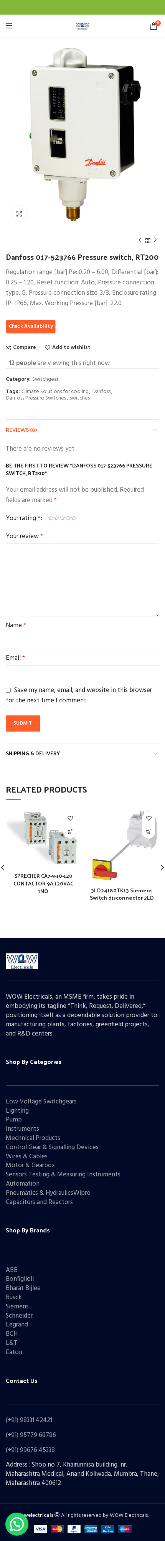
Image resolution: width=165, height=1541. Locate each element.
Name (16, 625)
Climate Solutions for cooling (55, 392)
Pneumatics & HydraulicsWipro (48, 1193)
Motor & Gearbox (30, 1165)
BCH (12, 1334)
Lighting (17, 1111)
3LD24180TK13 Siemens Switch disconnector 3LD (122, 894)
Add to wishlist (71, 347)
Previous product (140, 240)
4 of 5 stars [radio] (68, 518)
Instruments (22, 1129)
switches (80, 398)
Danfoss (101, 392)
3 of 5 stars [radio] (62, 518)
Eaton (14, 1352)
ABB (12, 1270)
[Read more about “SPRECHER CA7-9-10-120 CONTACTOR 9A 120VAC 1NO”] (70, 832)
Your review (24, 536)
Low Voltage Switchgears (41, 1102)
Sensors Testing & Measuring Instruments (63, 1174)
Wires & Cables (27, 1156)
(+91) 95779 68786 (31, 1435)
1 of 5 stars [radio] (51, 518)
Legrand (17, 1325)
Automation (23, 1184)
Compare (24, 347)
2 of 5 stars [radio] (56, 518)
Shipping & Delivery (33, 753)
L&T (12, 1343)
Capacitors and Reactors (39, 1202)
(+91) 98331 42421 (29, 1420)
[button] (16, 1524)
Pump (14, 1120)
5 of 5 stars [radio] (74, 518)
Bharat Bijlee (23, 1288)
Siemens (17, 1307)
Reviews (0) (21, 429)
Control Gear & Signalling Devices (52, 1147)
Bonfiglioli (20, 1279)
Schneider (19, 1316)
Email (15, 658)
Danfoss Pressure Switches (36, 398)
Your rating (23, 518)
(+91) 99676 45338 (30, 1450)
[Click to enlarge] (19, 213)
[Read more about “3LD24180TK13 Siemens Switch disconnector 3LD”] (148, 832)
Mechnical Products (33, 1138)
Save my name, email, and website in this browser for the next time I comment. (79, 695)
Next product (155, 240)
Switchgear (45, 380)
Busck (14, 1297)
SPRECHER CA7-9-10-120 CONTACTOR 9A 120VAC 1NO (43, 883)
